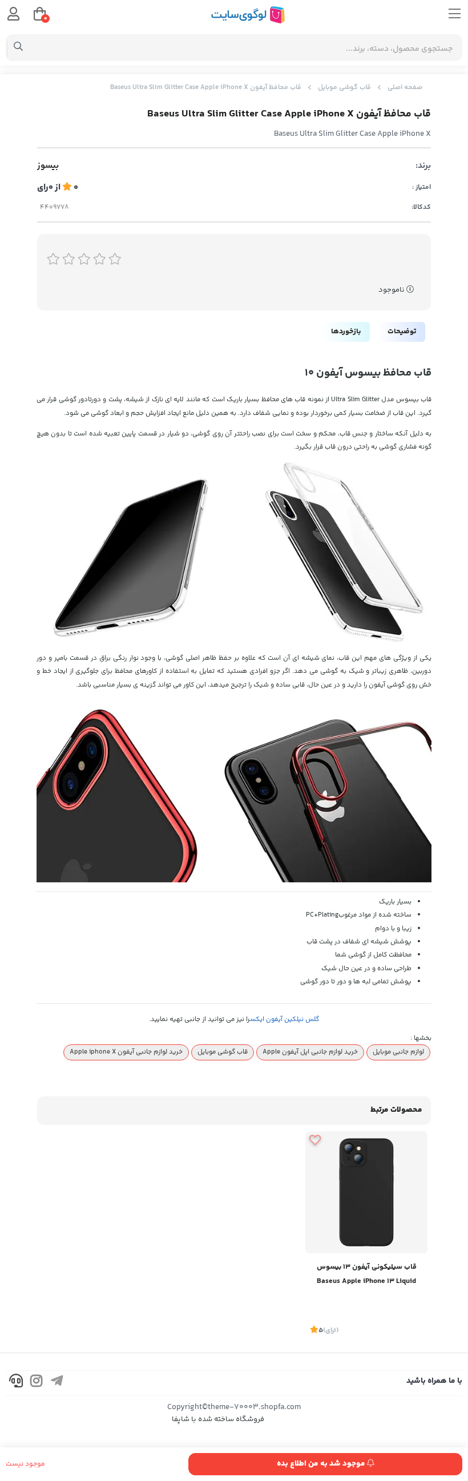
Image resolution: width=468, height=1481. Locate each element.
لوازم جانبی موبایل (398, 1052)
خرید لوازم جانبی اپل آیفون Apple (310, 1052)
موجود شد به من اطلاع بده (322, 1464)
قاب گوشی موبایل (344, 87)
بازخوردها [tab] (346, 331)
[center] (18, 48)
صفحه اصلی (405, 87)
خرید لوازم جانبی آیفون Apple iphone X (126, 1052)
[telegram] (57, 1383)
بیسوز (48, 166)
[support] (16, 1383)
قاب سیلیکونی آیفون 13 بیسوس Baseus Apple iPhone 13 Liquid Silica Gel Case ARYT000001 (367, 1275)
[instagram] (36, 1383)
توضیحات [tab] (402, 331)
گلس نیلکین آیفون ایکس (284, 1019)
